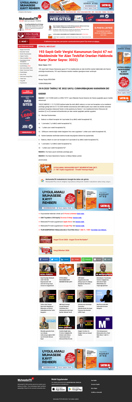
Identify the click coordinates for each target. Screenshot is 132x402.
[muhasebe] (30, 21)
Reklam (104, 12)
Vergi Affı (22, 80)
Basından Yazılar (24, 52)
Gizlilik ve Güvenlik (96, 392)
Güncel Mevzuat (24, 63)
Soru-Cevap (23, 74)
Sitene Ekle (98, 12)
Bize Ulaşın (110, 12)
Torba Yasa (23, 78)
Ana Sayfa (51, 12)
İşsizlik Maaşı (25, 66)
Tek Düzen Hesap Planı (26, 76)
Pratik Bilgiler (23, 72)
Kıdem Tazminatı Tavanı (26, 70)
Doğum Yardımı (24, 56)
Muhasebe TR (56, 399)
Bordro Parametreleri (25, 54)
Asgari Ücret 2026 (60, 12)
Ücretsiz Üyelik (95, 384)
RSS (93, 12)
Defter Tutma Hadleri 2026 (84, 12)
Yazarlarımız (23, 83)
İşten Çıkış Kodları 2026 (26, 68)
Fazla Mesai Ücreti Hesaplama (25, 61)
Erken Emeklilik (25, 58)
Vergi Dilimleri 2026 (71, 12)
